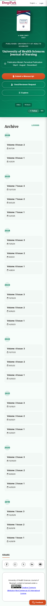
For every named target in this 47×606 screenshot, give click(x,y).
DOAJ (19, 105)
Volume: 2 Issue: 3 (16, 457)
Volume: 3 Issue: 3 (16, 403)
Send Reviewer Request (25, 84)
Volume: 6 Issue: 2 (16, 253)
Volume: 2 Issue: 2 (16, 470)
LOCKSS (35, 125)
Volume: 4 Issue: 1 (16, 375)
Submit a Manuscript (24, 76)
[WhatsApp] (15, 564)
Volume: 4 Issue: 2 (16, 362)
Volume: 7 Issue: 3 (16, 186)
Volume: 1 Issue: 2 (15, 524)
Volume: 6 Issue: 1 (16, 266)
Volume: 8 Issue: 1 (15, 158)
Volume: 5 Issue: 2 (16, 307)
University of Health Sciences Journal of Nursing (23, 53)
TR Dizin (27, 105)
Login (41, 3)
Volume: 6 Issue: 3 (16, 240)
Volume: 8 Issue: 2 (16, 145)
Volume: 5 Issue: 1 (15, 321)
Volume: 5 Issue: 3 (16, 294)
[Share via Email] (40, 564)
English (32, 3)
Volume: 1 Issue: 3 (15, 511)
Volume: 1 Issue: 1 (15, 537)
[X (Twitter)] (23, 564)
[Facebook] (7, 564)
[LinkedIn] (32, 564)
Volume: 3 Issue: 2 (16, 416)
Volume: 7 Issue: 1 (15, 212)
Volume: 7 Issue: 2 (16, 199)
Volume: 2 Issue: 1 (15, 483)
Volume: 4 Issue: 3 (16, 348)
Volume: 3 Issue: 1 (15, 429)
